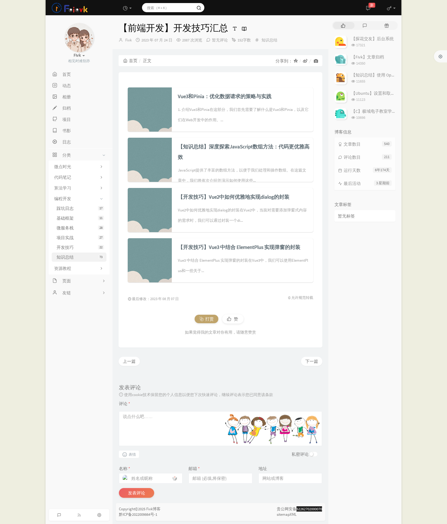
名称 (124, 468)
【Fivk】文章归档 (367, 57)
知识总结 (79, 257)
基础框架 (79, 218)
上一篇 (129, 361)
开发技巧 (79, 247)
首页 (133, 60)
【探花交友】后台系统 (372, 38)
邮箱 (194, 468)
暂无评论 (220, 40)
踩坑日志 (79, 208)
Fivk (128, 40)
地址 (262, 468)
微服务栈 (79, 228)
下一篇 (311, 361)
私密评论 (300, 454)
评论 (124, 403)
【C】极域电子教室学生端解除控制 (384, 111)
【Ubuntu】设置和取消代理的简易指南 (388, 93)
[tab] (343, 25)
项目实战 (79, 237)
